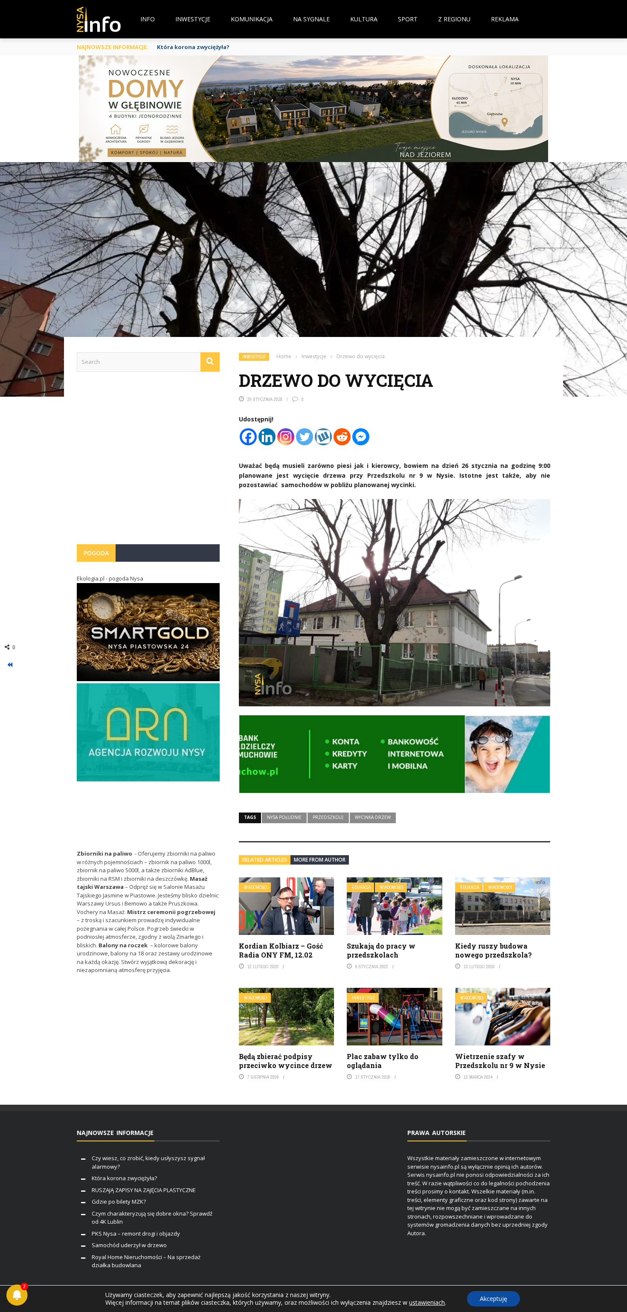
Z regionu (454, 19)
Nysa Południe (284, 817)
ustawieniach (427, 1302)
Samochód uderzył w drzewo (129, 1245)
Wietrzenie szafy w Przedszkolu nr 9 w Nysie (500, 1061)
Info (147, 19)
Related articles (264, 859)
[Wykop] (323, 436)
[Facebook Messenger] (360, 436)
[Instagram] (285, 436)
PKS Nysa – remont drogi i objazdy (136, 1233)
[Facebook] (248, 436)
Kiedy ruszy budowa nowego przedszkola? (493, 950)
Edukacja (361, 887)
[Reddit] (342, 436)
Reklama (505, 19)
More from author (319, 859)
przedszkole (328, 817)
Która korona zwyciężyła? (124, 1178)
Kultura (363, 19)
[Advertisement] (148, 462)
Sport (408, 19)
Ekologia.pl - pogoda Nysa (110, 578)
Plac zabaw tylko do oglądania (382, 1061)
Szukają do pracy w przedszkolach (381, 950)
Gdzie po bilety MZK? (119, 1201)
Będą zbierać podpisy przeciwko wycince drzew (285, 1061)
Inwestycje (192, 19)
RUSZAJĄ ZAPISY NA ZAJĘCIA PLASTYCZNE (144, 1190)
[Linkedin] (267, 436)
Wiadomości (255, 887)
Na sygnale (311, 19)
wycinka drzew (373, 817)
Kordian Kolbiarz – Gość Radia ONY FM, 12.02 (281, 950)
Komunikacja (252, 19)
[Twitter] (304, 436)
